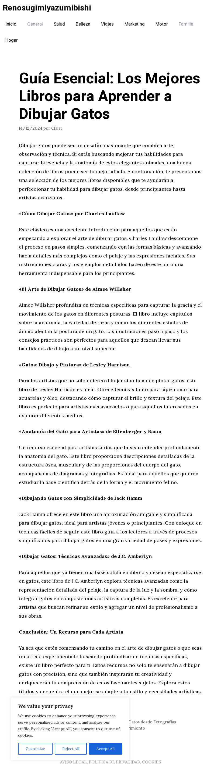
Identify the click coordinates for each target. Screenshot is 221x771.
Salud (59, 24)
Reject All (70, 748)
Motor (162, 24)
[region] (70, 728)
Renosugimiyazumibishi (47, 8)
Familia (186, 24)
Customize (35, 748)
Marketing (135, 24)
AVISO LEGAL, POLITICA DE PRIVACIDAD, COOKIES (110, 762)
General (35, 24)
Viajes (107, 24)
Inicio (10, 24)
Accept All (105, 748)
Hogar (11, 40)
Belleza (83, 24)
